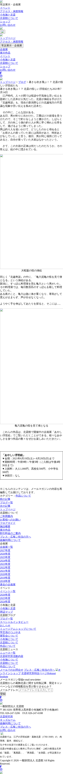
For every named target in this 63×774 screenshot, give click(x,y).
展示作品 (5, 52)
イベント (5, 8)
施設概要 (5, 526)
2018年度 (5, 581)
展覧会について (9, 635)
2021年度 (5, 570)
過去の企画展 (8, 584)
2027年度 (5, 550)
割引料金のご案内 (10, 533)
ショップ (5, 21)
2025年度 (5, 557)
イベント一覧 (8, 591)
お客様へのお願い (10, 519)
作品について (23, 495)
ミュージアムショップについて (18, 628)
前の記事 (5, 499)
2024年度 (5, 560)
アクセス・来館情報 (11, 11)
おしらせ (5, 625)
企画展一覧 (6, 547)
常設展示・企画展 (11, 45)
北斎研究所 (6, 716)
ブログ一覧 (6, 502)
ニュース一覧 (8, 652)
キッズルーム (8, 720)
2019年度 (5, 577)
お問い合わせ (8, 25)
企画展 (4, 49)
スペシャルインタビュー (14, 622)
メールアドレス (9, 690)
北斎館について (9, 18)
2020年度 (5, 574)
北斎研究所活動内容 (11, 656)
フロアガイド (8, 523)
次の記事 (5, 506)
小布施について (9, 639)
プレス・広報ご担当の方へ (15, 536)
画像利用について (10, 540)
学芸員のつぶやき (10, 632)
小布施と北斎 (8, 14)
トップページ (8, 38)
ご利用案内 (6, 516)
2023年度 (5, 564)
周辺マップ (6, 611)
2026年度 (5, 553)
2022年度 (5, 567)
